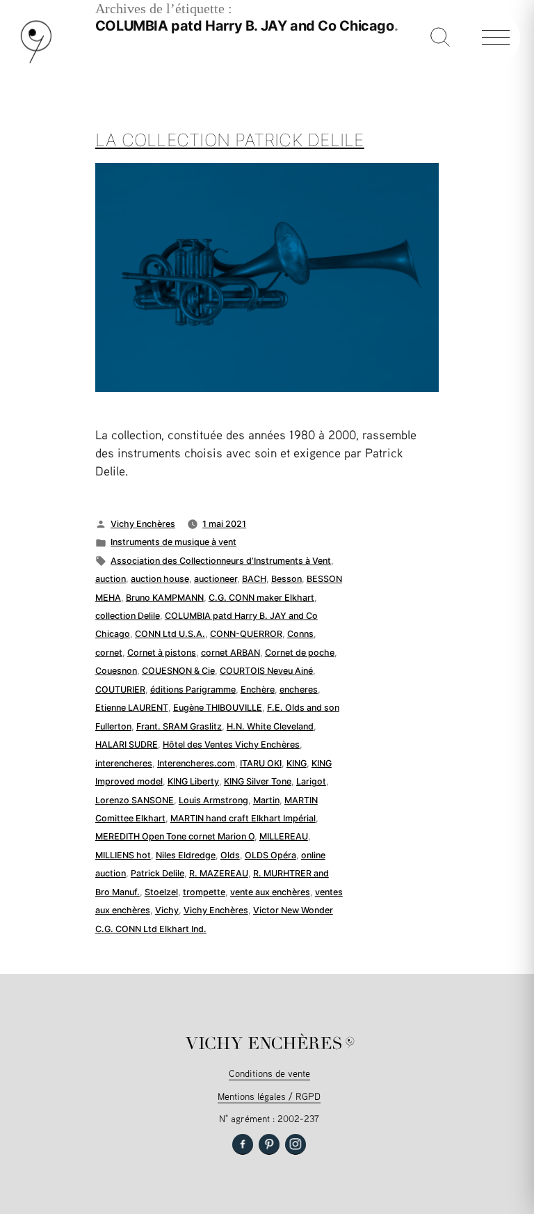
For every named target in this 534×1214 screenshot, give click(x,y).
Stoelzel (161, 892)
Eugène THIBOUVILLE (217, 707)
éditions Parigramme (193, 689)
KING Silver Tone (257, 781)
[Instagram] (295, 1144)
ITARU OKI (261, 763)
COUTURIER (120, 689)
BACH (254, 579)
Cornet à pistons (161, 652)
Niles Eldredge (186, 855)
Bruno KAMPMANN (165, 597)
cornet (108, 652)
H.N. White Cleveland (270, 726)
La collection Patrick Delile (229, 139)
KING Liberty (193, 781)
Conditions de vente (269, 1073)
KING (296, 763)
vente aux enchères (270, 892)
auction (110, 579)
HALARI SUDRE (126, 744)
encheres (299, 689)
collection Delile (127, 615)
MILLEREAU (283, 836)
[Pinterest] (269, 1144)
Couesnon (116, 670)
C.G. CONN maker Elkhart (261, 597)
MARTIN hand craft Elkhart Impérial (243, 818)
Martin (266, 800)
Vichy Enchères (143, 524)
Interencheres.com (196, 763)
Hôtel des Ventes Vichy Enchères (231, 744)
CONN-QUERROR (246, 634)
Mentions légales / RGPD (269, 1096)
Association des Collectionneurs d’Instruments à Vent (221, 560)
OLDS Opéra (270, 855)
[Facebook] (242, 1144)
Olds (230, 855)
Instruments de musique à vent (173, 542)
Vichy (167, 910)
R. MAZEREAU (218, 873)
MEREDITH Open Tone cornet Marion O (174, 836)
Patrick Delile (157, 873)
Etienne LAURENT (131, 707)
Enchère (258, 689)
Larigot (311, 781)
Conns (300, 634)
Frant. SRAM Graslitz (179, 726)
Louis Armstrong (213, 800)
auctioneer (215, 579)
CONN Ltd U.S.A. (170, 634)
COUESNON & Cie (178, 670)
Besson (286, 579)
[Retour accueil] (36, 60)
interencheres (123, 763)
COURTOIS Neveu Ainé (266, 670)
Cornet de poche (299, 652)
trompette (204, 892)
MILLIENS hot (123, 855)
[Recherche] (440, 38)
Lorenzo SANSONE (134, 800)
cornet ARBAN (230, 652)
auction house (160, 579)
